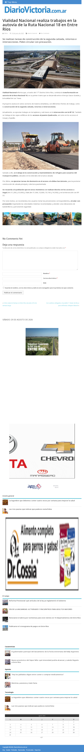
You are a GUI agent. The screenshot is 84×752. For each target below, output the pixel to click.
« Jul (41, 737)
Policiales (14, 750)
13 (42, 727)
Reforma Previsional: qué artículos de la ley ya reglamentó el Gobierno (37, 601)
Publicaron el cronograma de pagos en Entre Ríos (29, 626)
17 (10, 730)
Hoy (4, 750)
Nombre (46, 273)
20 (42, 730)
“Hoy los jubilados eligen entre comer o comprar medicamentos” (37, 674)
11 (21, 727)
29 (63, 732)
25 (21, 732)
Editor (6, 33)
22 (63, 730)
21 (52, 730)
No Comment (45, 33)
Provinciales (30, 750)
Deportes (38, 750)
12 (31, 727)
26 (31, 732)
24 (10, 732)
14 (52, 727)
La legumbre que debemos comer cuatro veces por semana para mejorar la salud (42, 500)
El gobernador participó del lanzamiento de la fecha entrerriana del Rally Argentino (45, 651)
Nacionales (21, 750)
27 (42, 732)
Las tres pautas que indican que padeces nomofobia (30, 509)
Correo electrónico (50, 278)
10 (10, 727)
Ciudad (8, 750)
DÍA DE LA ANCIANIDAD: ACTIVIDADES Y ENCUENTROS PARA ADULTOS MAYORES (40, 609)
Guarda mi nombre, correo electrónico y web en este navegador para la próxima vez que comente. (39, 288)
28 (52, 732)
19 (31, 730)
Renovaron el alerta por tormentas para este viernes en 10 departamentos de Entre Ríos (45, 618)
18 (21, 730)
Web (44, 283)
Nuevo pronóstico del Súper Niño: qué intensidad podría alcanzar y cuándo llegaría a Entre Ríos (45, 661)
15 (63, 727)
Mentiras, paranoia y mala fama (24, 683)
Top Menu (12, 2)
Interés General (32, 33)
